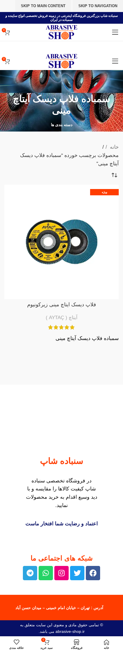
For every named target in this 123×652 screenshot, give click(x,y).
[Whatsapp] (46, 573)
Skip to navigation (97, 6)
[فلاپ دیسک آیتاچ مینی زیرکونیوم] (61, 242)
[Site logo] (61, 32)
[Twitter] (77, 573)
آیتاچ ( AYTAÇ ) (62, 317)
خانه (113, 147)
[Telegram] (30, 573)
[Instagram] (61, 573)
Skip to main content (43, 6)
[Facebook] (93, 573)
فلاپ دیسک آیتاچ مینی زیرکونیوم (61, 304)
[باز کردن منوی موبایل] (115, 32)
